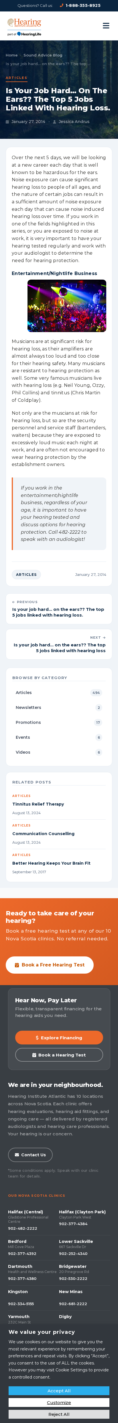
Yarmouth (19, 1316)
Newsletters (58, 707)
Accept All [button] (59, 1390)
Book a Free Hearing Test (53, 965)
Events (58, 737)
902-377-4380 (22, 1278)
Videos (58, 752)
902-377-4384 (73, 1223)
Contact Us (33, 1154)
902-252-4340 (73, 1253)
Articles (16, 78)
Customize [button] (59, 1402)
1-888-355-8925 (83, 5)
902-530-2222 (73, 1278)
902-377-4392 (22, 1253)
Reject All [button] (59, 1414)
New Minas (70, 1291)
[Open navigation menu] (106, 25)
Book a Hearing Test (62, 1055)
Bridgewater (72, 1266)
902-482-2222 (22, 1228)
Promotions (58, 722)
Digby (65, 1316)
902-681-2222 (73, 1303)
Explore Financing (61, 1037)
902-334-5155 (21, 1303)
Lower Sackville (76, 1241)
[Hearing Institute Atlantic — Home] (25, 25)
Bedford (17, 1241)
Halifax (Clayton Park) (82, 1212)
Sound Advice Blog (42, 55)
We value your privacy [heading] (42, 1332)
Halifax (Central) (25, 1212)
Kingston (18, 1291)
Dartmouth (20, 1266)
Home (12, 55)
